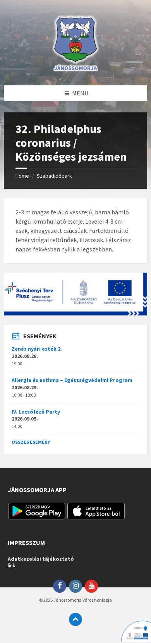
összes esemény (31, 442)
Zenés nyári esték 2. (37, 348)
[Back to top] (75, 619)
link (11, 565)
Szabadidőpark (54, 175)
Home (22, 175)
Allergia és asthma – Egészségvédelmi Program (72, 380)
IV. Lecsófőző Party (36, 411)
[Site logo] (75, 70)
